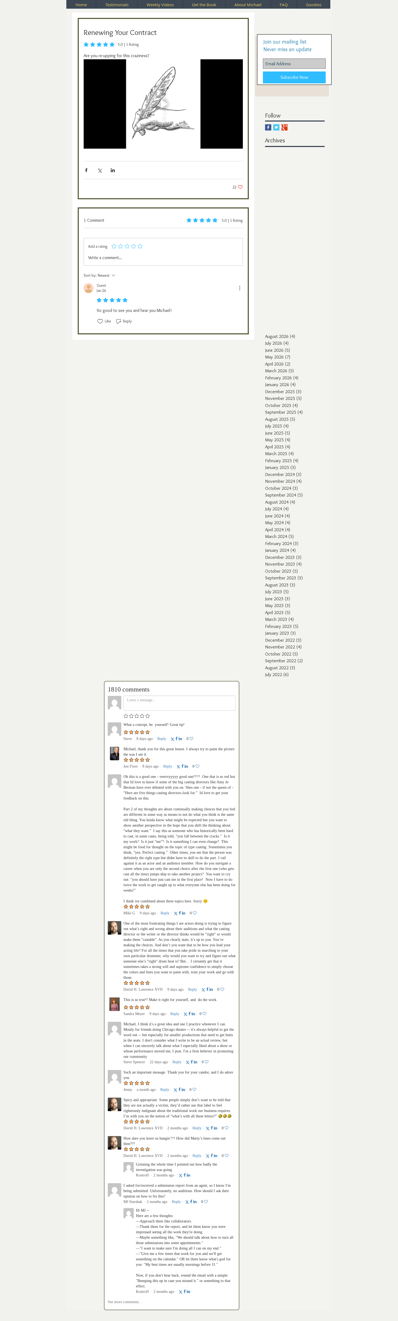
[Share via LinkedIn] (112, 170)
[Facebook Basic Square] (268, 127)
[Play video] (163, 104)
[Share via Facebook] (86, 170)
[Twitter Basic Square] (276, 127)
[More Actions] (239, 288)
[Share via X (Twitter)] (99, 170)
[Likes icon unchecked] (100, 321)
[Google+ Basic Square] (284, 127)
